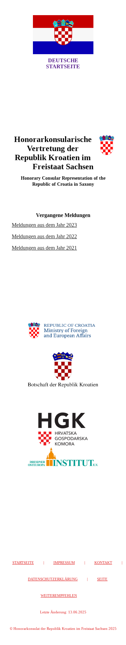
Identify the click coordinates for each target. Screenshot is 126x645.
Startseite (23, 563)
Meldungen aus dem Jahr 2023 (44, 225)
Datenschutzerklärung (53, 579)
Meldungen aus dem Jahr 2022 (44, 236)
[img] (63, 34)
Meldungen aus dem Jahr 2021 (44, 248)
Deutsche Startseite (63, 63)
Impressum (64, 563)
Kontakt (103, 563)
